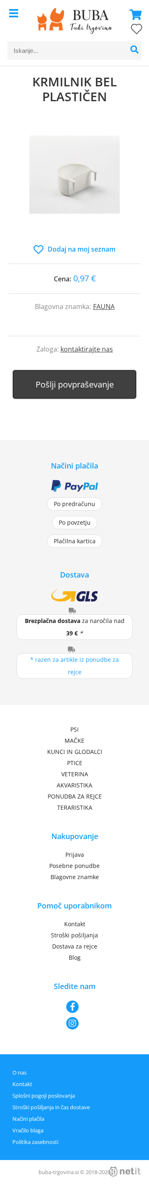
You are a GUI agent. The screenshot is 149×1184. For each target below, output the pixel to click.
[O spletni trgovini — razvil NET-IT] (125, 1172)
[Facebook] (74, 1007)
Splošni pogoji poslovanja (43, 1095)
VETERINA (74, 774)
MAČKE (74, 740)
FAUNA (104, 306)
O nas (19, 1072)
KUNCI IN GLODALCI (74, 752)
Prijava (74, 854)
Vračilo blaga (27, 1130)
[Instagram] (74, 1023)
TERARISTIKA (74, 807)
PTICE (74, 763)
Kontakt (74, 924)
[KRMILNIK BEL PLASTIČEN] (74, 182)
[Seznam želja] (128, 30)
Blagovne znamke (74, 877)
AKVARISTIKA (74, 785)
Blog (75, 957)
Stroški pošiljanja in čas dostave (51, 1107)
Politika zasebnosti (35, 1142)
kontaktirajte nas (86, 349)
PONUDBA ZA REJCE (75, 796)
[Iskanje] (134, 50)
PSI (74, 729)
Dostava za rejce (74, 946)
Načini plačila (28, 1118)
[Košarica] (133, 14)
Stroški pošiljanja (74, 935)
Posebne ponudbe (74, 866)
